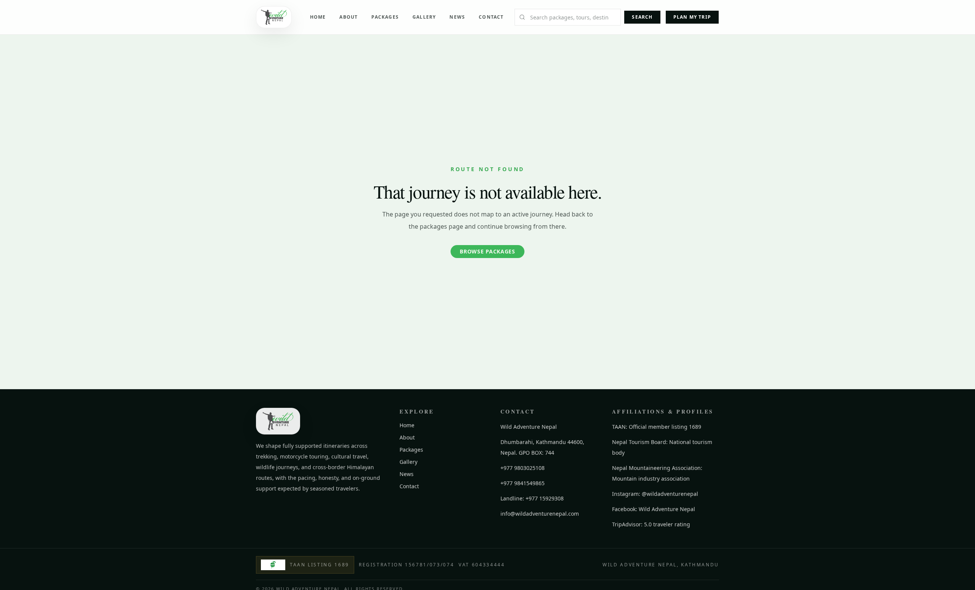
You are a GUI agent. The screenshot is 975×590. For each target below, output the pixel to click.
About (348, 17)
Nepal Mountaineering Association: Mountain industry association (657, 473)
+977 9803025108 (522, 467)
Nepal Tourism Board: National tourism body (662, 447)
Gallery (424, 17)
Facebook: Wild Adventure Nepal (653, 509)
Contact (491, 17)
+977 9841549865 (522, 483)
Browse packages (487, 251)
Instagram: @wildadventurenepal (655, 493)
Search (642, 17)
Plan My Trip (692, 17)
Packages (385, 17)
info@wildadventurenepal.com (539, 513)
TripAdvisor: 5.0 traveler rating (651, 524)
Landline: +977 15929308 (532, 498)
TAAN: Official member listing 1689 (656, 426)
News (457, 17)
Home (318, 17)
